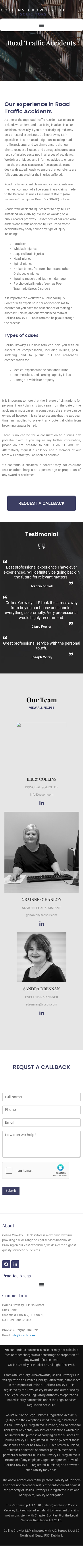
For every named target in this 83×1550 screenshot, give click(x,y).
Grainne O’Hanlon (41, 899)
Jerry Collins (41, 779)
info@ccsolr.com (23, 1335)
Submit (11, 1191)
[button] (41, 25)
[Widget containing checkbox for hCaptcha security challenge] (35, 1170)
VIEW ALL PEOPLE (41, 708)
